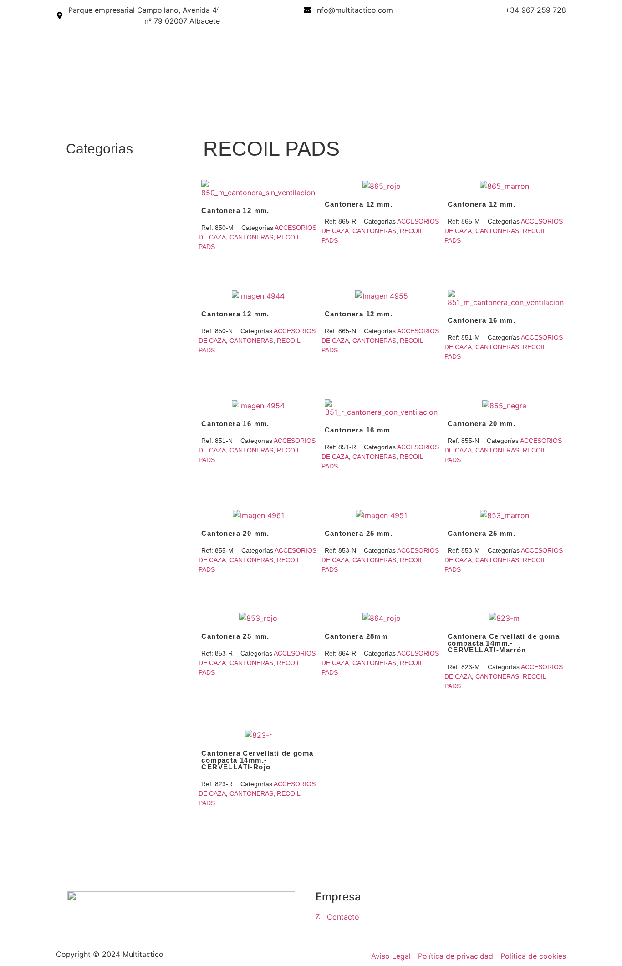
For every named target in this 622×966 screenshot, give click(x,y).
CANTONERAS (251, 237)
